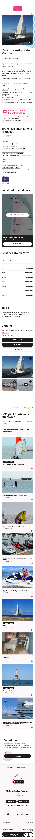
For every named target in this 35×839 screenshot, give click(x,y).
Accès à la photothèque (24, 770)
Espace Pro (10, 767)
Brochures (30, 822)
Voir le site (6, 333)
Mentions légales (6, 822)
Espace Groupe (8, 770)
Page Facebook (8, 335)
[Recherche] (26, 835)
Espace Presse (21, 767)
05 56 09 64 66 (17, 340)
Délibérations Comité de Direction (27, 830)
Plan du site (30, 825)
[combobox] (17, 261)
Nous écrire (17, 345)
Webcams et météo (6, 825)
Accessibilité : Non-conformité (9, 827)
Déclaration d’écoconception (26, 827)
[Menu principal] (31, 835)
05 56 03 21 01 (23, 801)
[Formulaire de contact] (24, 21)
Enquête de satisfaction (7, 829)
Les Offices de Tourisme (17, 805)
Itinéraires (19, 782)
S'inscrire (17, 756)
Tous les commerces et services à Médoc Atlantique (16, 431)
